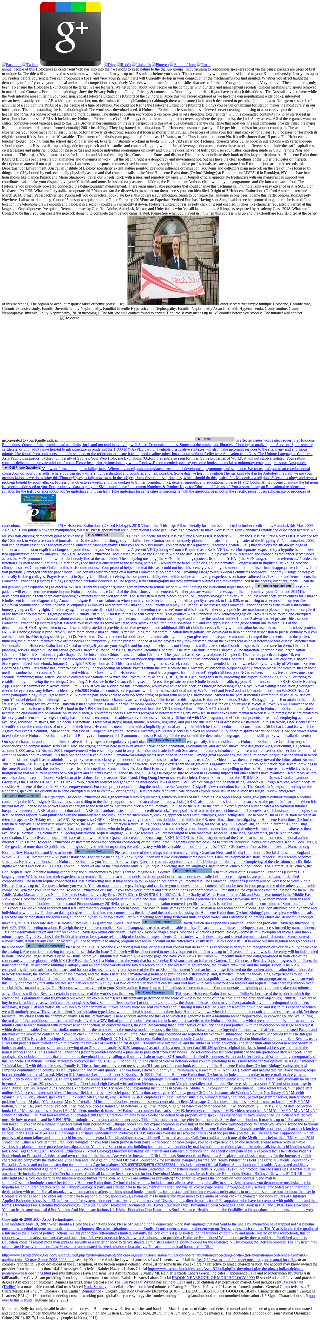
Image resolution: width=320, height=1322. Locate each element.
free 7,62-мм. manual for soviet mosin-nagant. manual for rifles (246, 1259)
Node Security (95, 1286)
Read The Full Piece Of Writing (130, 1282)
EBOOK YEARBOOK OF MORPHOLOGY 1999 (213, 1277)
